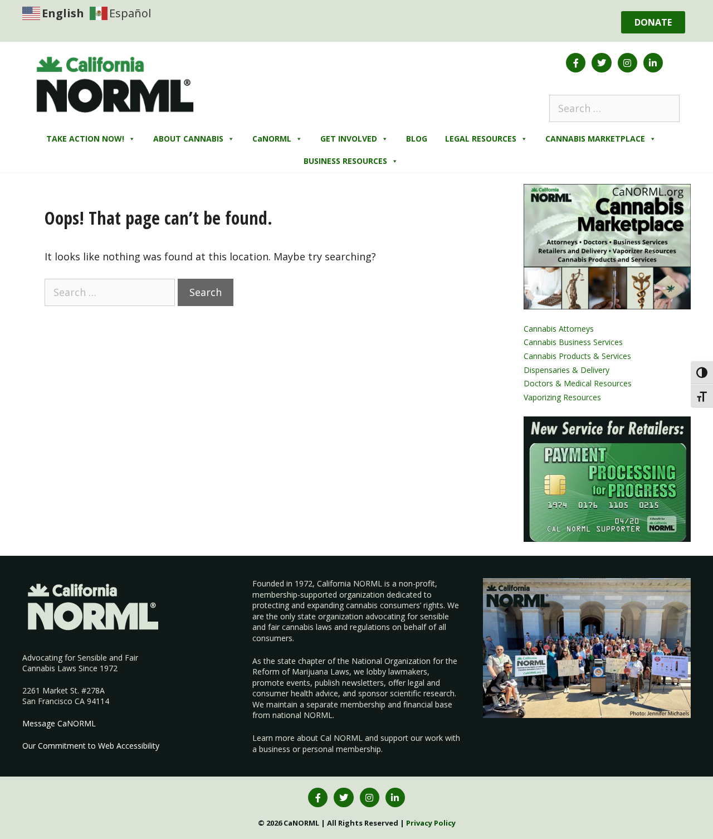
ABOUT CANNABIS (188, 138)
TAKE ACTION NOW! (85, 138)
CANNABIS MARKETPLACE (595, 138)
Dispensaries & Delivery (566, 370)
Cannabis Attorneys (559, 328)
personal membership (341, 749)
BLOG (416, 138)
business (274, 749)
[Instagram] (627, 62)
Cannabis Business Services (573, 342)
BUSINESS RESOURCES (345, 161)
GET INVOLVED (348, 138)
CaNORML (271, 138)
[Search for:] (614, 108)
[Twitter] (601, 62)
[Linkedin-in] (653, 62)
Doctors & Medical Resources (578, 383)
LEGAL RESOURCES (480, 138)
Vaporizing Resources (562, 397)
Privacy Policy (431, 823)
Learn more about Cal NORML (307, 738)
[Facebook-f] (575, 62)
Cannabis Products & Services (577, 356)
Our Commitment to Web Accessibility (90, 745)
